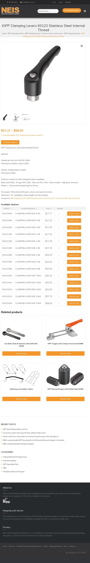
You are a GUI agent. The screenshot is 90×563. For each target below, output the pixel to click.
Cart (54, 2)
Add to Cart (74, 214)
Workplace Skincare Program (13, 471)
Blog (65, 546)
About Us (12, 546)
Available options (10, 142)
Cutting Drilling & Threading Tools (15, 457)
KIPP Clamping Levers (72, 33)
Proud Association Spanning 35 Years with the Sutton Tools (24, 433)
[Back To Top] (84, 557)
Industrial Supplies (9, 461)
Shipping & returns (55, 546)
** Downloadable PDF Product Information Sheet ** (22, 135)
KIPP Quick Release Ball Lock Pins (15, 429)
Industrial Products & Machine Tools (29, 546)
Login (60, 2)
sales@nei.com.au (28, 2)
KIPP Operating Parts (16, 33)
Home (4, 33)
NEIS (4, 468)
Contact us (72, 546)
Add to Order (21, 353)
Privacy (45, 546)
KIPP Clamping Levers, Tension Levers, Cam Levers (44, 33)
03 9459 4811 (13, 2)
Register (68, 2)
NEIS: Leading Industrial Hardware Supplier (18, 444)
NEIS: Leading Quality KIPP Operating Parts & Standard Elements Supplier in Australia (33, 440)
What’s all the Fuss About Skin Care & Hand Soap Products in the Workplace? (31, 436)
